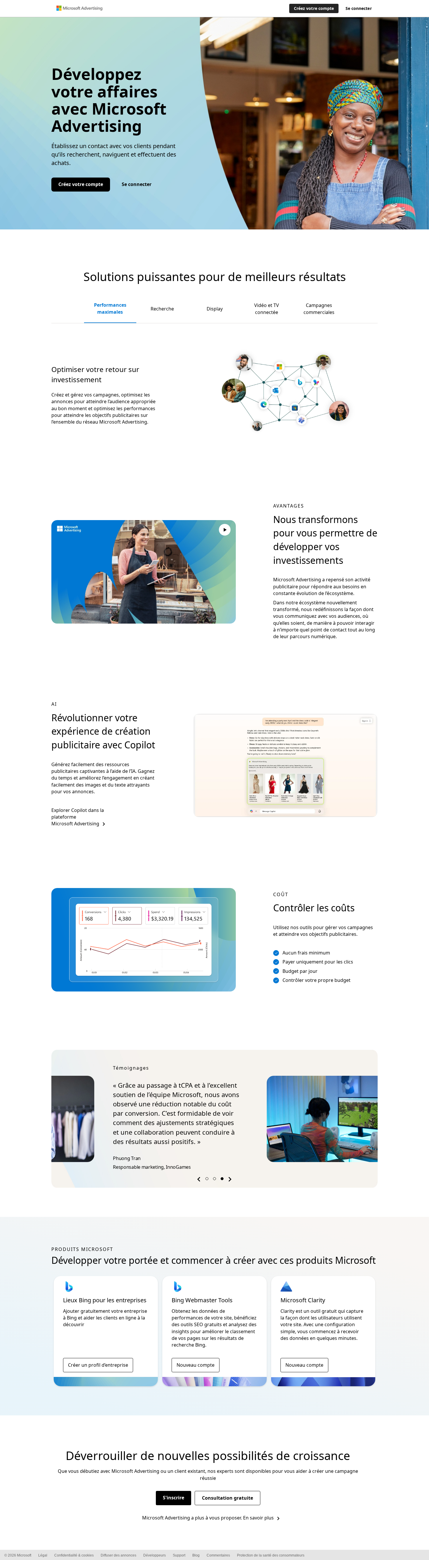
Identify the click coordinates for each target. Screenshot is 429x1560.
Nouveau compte (195, 1365)
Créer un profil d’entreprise (98, 1365)
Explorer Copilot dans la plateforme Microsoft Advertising (77, 817)
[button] (199, 1180)
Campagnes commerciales (319, 308)
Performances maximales (110, 308)
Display (215, 309)
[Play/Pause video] (225, 530)
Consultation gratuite (227, 1498)
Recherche (162, 309)
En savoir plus (258, 1518)
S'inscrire (173, 1497)
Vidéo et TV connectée (266, 308)
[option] (214, 1119)
